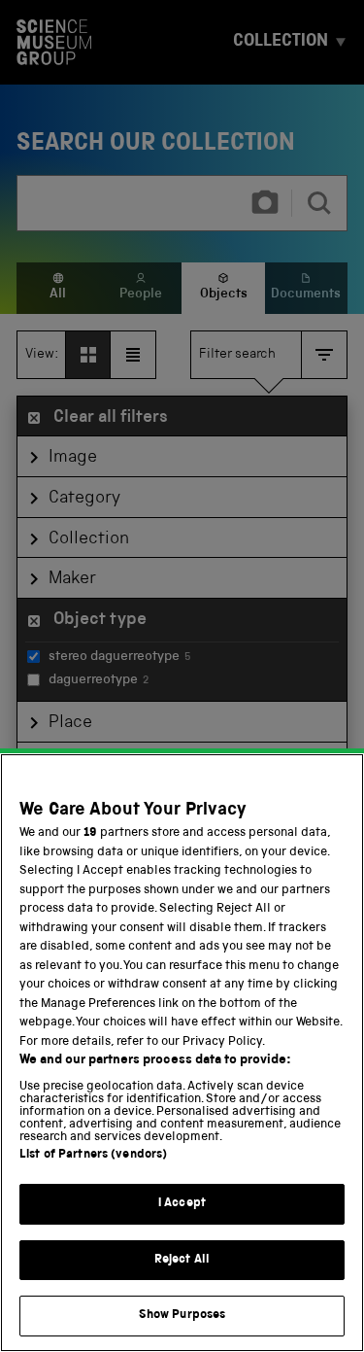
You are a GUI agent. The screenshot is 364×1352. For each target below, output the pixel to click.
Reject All (182, 1260)
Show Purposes (182, 1315)
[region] (182, 1052)
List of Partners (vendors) (93, 1155)
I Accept (182, 1203)
